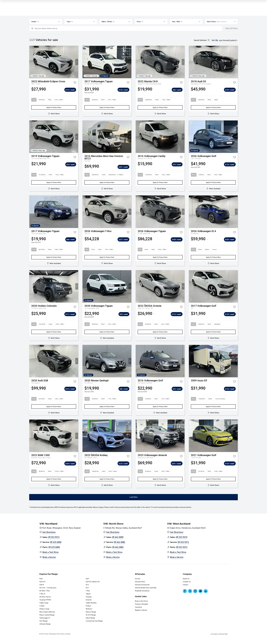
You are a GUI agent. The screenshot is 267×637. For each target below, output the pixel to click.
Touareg (88, 597)
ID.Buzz (88, 606)
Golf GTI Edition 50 (92, 582)
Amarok (88, 600)
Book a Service (49, 557)
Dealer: (34, 22)
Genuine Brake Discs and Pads (145, 588)
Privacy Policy (61, 634)
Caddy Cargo (43, 603)
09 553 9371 (54, 537)
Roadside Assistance (142, 591)
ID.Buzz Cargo (44, 609)
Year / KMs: (176, 22)
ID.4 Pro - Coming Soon (47, 588)
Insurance (138, 607)
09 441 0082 (119, 542)
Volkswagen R (44, 618)
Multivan (89, 609)
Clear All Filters (231, 28)
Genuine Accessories (142, 585)
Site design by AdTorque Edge (219, 634)
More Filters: (211, 22)
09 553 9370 (181, 537)
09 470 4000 (55, 542)
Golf (87, 579)
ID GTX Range (91, 615)
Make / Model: (107, 22)
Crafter (42, 606)
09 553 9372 (181, 547)
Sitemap (68, 634)
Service (137, 579)
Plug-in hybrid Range (46, 615)
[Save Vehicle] (75, 82)
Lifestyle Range (45, 624)
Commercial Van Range (94, 621)
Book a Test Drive (50, 552)
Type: (69, 22)
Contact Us (187, 582)
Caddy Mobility (91, 603)
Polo (41, 579)
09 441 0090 (117, 537)
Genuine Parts (140, 582)
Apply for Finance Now (53, 107)
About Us (186, 579)
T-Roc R (42, 594)
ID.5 (87, 588)
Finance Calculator (141, 604)
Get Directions (49, 532)
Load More (133, 497)
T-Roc (88, 591)
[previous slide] (30, 62)
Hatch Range (90, 618)
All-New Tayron (45, 597)
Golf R (41, 585)
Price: (139, 22)
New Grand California (47, 612)
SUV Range (43, 621)
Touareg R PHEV (45, 600)
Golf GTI (42, 582)
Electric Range (91, 612)
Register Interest (141, 610)
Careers (185, 585)
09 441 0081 (118, 547)
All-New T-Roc (44, 591)
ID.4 (87, 585)
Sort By (215, 40)
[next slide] (76, 62)
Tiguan (88, 594)
